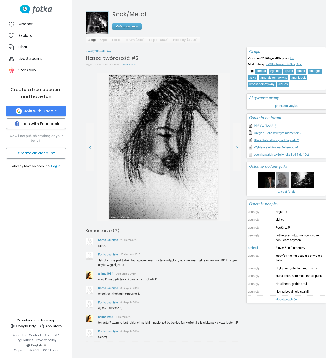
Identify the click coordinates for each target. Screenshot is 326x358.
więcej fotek (286, 191)
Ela (292, 58)
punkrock (298, 77)
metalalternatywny (273, 77)
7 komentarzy (128, 64)
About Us (19, 335)
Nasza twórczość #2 (112, 58)
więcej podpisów (286, 299)
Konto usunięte (108, 240)
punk (288, 71)
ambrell (253, 247)
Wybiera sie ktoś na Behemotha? (276, 147)
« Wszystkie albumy (98, 51)
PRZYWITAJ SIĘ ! (265, 126)
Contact (35, 335)
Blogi (92, 40)
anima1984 (105, 273)
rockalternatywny (261, 84)
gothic (275, 71)
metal (261, 71)
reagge (314, 71)
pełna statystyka (286, 106)
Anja (299, 64)
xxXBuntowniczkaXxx (280, 64)
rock (301, 71)
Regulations (24, 340)
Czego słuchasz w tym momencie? (277, 133)
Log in (55, 166)
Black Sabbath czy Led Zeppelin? (276, 140)
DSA (56, 335)
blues (283, 84)
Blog (47, 335)
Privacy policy (46, 340)
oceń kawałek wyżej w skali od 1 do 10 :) (281, 154)
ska (252, 77)
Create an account (36, 153)
